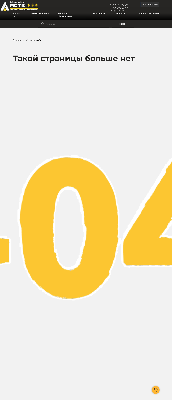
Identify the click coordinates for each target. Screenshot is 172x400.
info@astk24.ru (117, 10)
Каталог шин (99, 13)
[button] (149, 4)
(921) (114, 4)
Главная (17, 40)
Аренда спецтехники (149, 13)
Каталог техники (39, 13)
